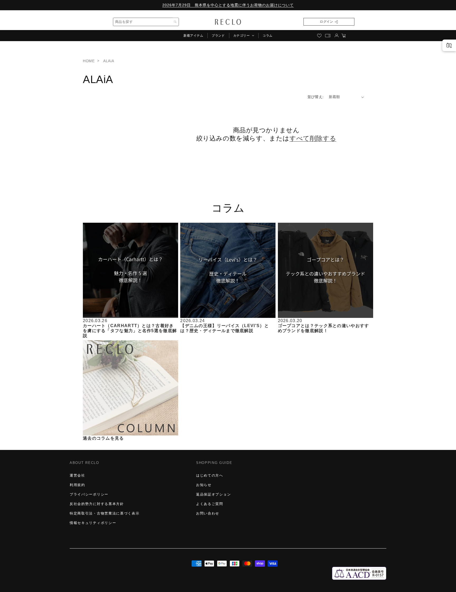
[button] (243, 35)
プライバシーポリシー (89, 494)
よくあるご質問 (209, 504)
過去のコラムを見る (103, 438)
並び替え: (315, 96)
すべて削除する (312, 138)
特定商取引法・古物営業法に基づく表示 (104, 513)
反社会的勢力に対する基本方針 (97, 504)
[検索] (175, 22)
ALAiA (108, 61)
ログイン (326, 21)
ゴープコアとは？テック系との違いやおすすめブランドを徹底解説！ (323, 328)
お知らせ (204, 485)
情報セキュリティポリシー (93, 523)
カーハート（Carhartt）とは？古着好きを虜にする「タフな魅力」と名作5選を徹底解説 (130, 330)
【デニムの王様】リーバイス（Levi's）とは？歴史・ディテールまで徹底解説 (224, 328)
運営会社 (77, 475)
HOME (88, 61)
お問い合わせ (207, 513)
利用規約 (77, 485)
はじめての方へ (209, 475)
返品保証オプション (213, 494)
